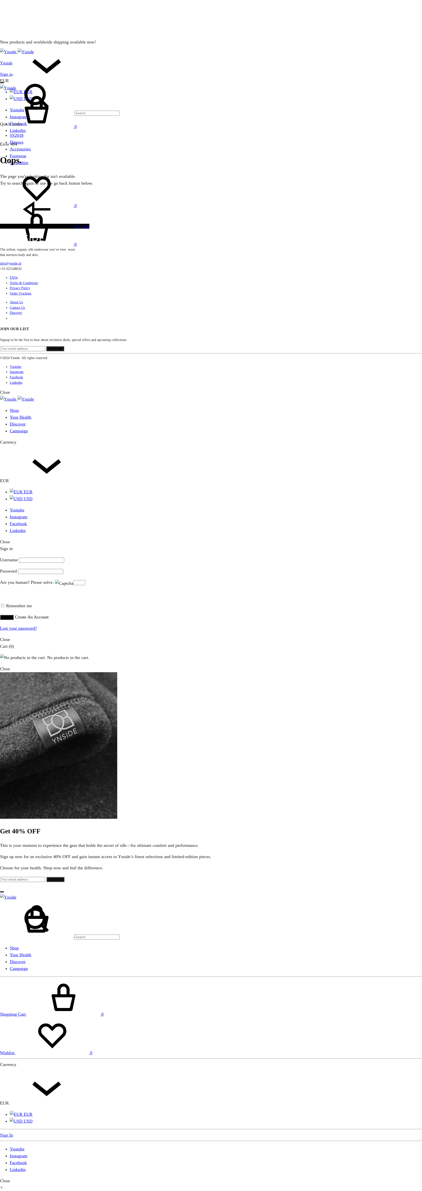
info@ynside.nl (10, 263)
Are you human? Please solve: (27, 582)
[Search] (60, 936)
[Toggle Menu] (2, 82)
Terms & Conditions (24, 283)
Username (9, 559)
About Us (16, 302)
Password (8, 571)
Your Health (20, 417)
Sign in (6, 74)
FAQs (14, 277)
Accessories (20, 149)
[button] (1, 1187)
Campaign (19, 430)
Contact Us (17, 307)
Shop (14, 410)
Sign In (6, 1135)
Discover (16, 313)
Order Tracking (20, 293)
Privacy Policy (20, 288)
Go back (81, 226)
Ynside (6, 63)
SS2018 (16, 135)
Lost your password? (18, 628)
